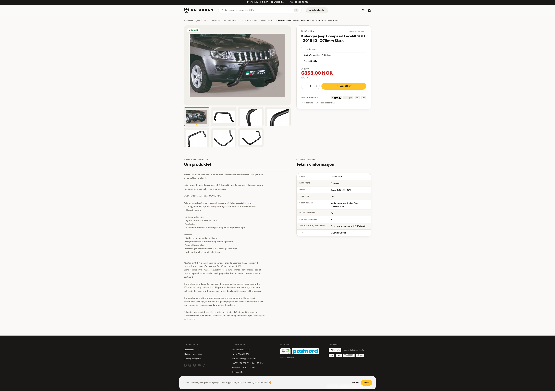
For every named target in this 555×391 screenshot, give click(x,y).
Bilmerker (188, 21)
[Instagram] (189, 365)
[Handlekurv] (369, 10)
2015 (205, 21)
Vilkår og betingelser (192, 359)
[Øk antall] (316, 86)
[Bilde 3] (251, 116)
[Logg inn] (363, 10)
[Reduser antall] (304, 86)
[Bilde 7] (251, 137)
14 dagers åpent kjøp (193, 354)
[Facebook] (185, 365)
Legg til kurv (346, 86)
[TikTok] (203, 365)
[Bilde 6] (223, 137)
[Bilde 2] (223, 116)
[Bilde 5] (196, 137)
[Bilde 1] (196, 116)
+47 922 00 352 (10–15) (297, 2)
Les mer (355, 383)
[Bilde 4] (278, 116)
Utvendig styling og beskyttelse (256, 21)
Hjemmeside (237, 372)
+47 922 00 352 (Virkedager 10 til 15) (248, 363)
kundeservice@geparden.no (244, 359)
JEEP (198, 21)
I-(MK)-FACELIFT (230, 21)
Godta (366, 383)
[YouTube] (199, 365)
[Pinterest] (194, 365)
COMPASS (215, 21)
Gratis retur (189, 350)
